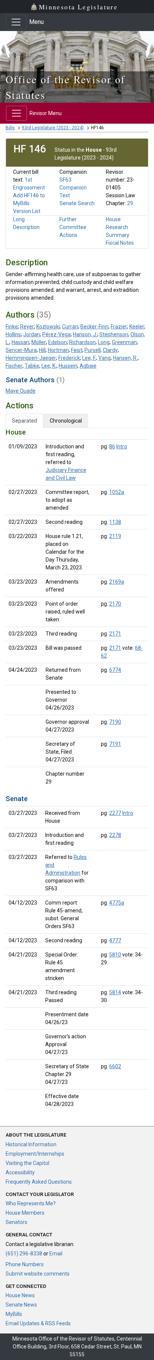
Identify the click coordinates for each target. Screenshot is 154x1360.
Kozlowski (48, 327)
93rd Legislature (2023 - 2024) (53, 127)
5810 (115, 955)
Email (55, 1254)
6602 (115, 1066)
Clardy (110, 350)
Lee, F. (89, 358)
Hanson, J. (85, 334)
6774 (115, 670)
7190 (115, 722)
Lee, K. (48, 366)
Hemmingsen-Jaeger (31, 358)
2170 (115, 604)
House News (20, 1295)
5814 (115, 992)
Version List (26, 211)
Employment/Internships (35, 1154)
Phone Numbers (25, 1264)
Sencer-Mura (21, 350)
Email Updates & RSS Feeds (38, 1323)
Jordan (31, 334)
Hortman (58, 350)
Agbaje (88, 366)
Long (104, 342)
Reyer (27, 327)
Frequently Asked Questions (39, 1182)
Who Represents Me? (31, 1203)
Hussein (68, 366)
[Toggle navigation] (16, 22)
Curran (70, 327)
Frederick (69, 358)
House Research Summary (117, 227)
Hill (42, 350)
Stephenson (113, 334)
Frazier (119, 327)
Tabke (32, 366)
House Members (25, 1213)
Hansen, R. (125, 358)
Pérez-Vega (56, 334)
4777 (115, 940)
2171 (115, 634)
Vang (104, 358)
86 (112, 446)
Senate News (21, 1305)
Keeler (136, 327)
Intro (121, 446)
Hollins (13, 334)
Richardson (82, 342)
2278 (115, 835)
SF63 (65, 180)
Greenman (124, 342)
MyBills (14, 1314)
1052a (116, 492)
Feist (76, 350)
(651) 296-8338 (24, 1254)
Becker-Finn (94, 327)
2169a (116, 582)
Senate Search (77, 203)
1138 (115, 522)
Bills (10, 127)
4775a (116, 903)
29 (130, 203)
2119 (115, 536)
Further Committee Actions (72, 227)
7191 (115, 744)
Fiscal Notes (120, 243)
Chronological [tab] (66, 421)
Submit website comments (38, 1274)
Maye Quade (21, 391)
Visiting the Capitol (27, 1163)
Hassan (20, 342)
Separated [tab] (24, 421)
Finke (12, 327)
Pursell (92, 350)
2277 (115, 813)
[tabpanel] (77, 769)
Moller (38, 342)
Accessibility (20, 1172)
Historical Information (31, 1144)
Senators (16, 1222)
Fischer (14, 366)
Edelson (57, 342)
